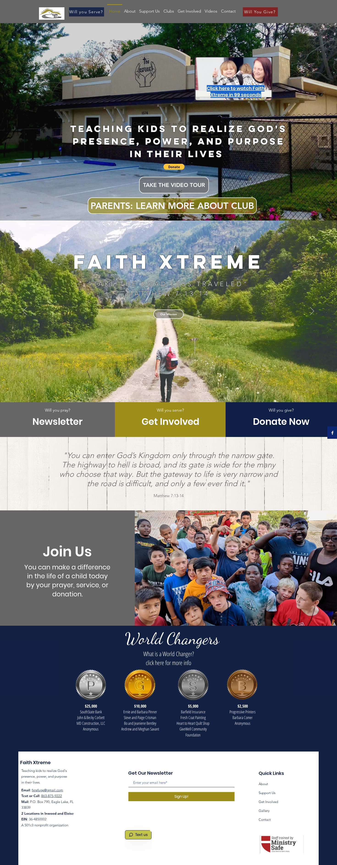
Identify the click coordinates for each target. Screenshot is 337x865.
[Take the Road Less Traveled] (168, 390)
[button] (174, 167)
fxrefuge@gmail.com (47, 790)
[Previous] (25, 311)
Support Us (267, 793)
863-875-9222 (51, 796)
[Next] (312, 311)
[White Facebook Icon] (332, 432)
